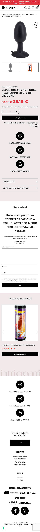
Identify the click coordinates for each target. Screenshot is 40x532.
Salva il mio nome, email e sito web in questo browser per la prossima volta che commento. (20, 280)
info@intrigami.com (20, 464)
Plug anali (16, 14)
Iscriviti (20, 443)
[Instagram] (25, 510)
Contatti (20, 480)
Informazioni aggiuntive (15, 188)
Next (36, 332)
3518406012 (21, 462)
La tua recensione (7, 247)
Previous (3, 332)
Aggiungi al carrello (20, 118)
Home (3, 14)
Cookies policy (8, 524)
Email (4, 273)
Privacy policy (18, 524)
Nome (4, 267)
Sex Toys (9, 14)
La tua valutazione (20, 241)
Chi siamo (20, 477)
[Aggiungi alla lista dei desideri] (35, 25)
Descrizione (9, 181)
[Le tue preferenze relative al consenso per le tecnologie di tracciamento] (4, 528)
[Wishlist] (33, 7)
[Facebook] (15, 510)
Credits (26, 524)
